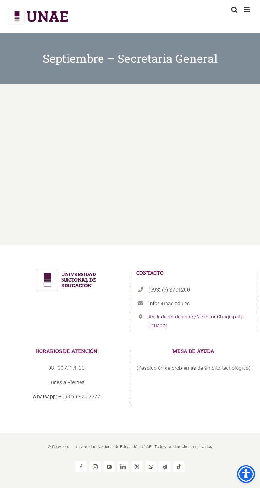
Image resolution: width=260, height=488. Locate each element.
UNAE (145, 446)
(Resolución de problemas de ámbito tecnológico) (193, 368)
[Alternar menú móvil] (247, 9)
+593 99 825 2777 (66, 397)
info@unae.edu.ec (169, 303)
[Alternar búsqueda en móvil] (234, 9)
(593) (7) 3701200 (169, 290)
